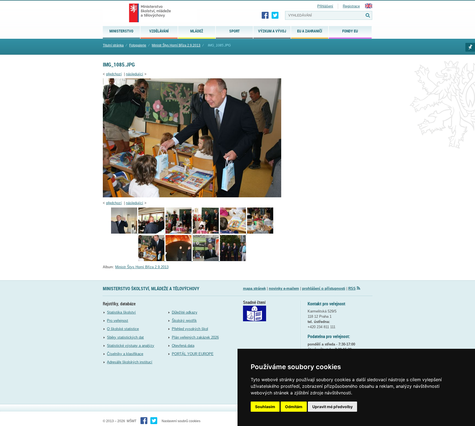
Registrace (351, 6)
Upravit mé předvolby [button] (332, 406)
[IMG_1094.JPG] (179, 260)
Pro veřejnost (117, 321)
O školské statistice (123, 329)
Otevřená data (183, 346)
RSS (352, 288)
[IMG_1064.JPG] (206, 232)
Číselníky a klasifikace (125, 354)
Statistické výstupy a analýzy (130, 346)
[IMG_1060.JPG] (179, 232)
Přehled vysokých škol (190, 329)
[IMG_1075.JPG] (260, 232)
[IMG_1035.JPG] (124, 232)
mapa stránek (254, 288)
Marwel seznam (470, 47)
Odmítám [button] (293, 406)
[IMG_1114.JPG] (206, 260)
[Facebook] (265, 15)
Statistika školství (121, 312)
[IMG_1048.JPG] (151, 232)
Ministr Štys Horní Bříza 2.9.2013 (176, 45)
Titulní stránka (113, 45)
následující (134, 74)
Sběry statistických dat (125, 337)
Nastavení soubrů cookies (181, 421)
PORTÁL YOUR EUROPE (193, 354)
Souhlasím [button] (265, 406)
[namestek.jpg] (233, 260)
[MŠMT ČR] (150, 13)
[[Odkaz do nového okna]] (254, 320)
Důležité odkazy (184, 312)
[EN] (368, 7)
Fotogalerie (137, 45)
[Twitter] (275, 15)
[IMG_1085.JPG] (192, 196)
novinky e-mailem (284, 288)
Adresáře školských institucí (129, 362)
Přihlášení (325, 6)
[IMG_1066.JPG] (233, 232)
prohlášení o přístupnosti (323, 288)
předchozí (114, 74)
